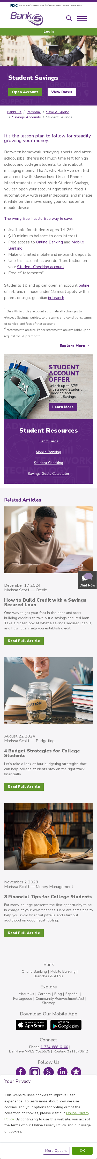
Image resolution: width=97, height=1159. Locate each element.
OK (82, 1150)
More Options (56, 1150)
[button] (88, 580)
